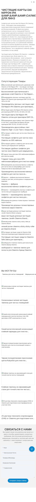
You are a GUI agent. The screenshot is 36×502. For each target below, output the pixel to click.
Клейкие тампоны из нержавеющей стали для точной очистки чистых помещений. (16, 388)
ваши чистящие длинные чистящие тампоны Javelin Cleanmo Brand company (15, 217)
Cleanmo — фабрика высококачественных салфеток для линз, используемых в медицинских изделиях (16, 185)
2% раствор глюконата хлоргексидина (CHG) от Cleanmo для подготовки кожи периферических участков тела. (17, 417)
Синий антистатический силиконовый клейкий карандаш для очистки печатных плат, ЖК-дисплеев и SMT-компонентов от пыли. (17, 330)
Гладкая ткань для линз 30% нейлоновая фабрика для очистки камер (18, 160)
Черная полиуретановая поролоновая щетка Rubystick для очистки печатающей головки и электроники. (16, 359)
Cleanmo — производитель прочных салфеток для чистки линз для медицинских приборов (16, 196)
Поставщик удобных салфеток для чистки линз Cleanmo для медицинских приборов (17, 149)
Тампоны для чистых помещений (12, 274)
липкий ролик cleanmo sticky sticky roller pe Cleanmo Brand (17, 227)
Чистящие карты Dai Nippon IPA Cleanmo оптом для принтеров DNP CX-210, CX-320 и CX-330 (17, 116)
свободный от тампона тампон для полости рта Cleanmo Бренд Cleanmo (16, 249)
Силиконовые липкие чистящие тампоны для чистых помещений (15, 301)
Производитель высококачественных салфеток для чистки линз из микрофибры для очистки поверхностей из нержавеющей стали (18, 173)
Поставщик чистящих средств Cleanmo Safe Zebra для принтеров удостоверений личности (17, 238)
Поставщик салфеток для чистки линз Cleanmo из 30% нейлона (17, 139)
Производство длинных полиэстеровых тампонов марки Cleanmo (17, 206)
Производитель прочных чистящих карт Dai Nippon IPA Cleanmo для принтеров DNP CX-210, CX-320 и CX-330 (17, 105)
